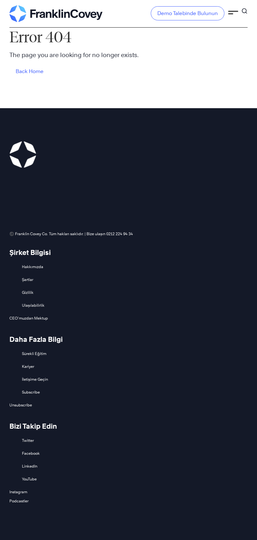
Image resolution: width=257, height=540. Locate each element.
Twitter (28, 440)
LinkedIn (29, 466)
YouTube (29, 479)
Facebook (31, 453)
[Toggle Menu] (233, 14)
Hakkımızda (32, 266)
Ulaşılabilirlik (33, 305)
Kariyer (28, 366)
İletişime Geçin (35, 379)
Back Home (30, 71)
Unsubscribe (20, 405)
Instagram (18, 492)
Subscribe (31, 392)
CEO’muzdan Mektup (28, 318)
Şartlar (27, 279)
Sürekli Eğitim (34, 353)
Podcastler (19, 501)
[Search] (244, 8)
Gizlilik (28, 292)
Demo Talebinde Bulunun (187, 13)
